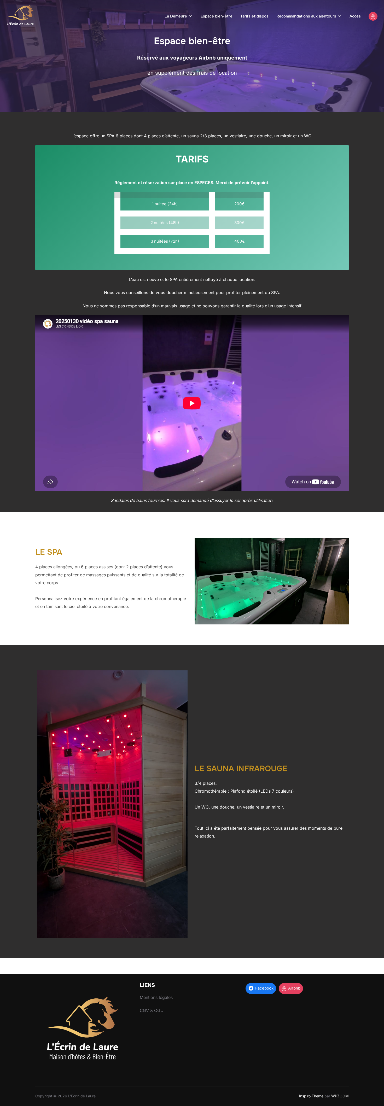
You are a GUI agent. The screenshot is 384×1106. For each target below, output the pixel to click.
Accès (355, 16)
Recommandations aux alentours (306, 16)
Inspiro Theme (311, 1096)
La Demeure (176, 16)
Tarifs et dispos (254, 16)
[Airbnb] (373, 16)
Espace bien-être (216, 16)
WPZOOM (340, 1096)
